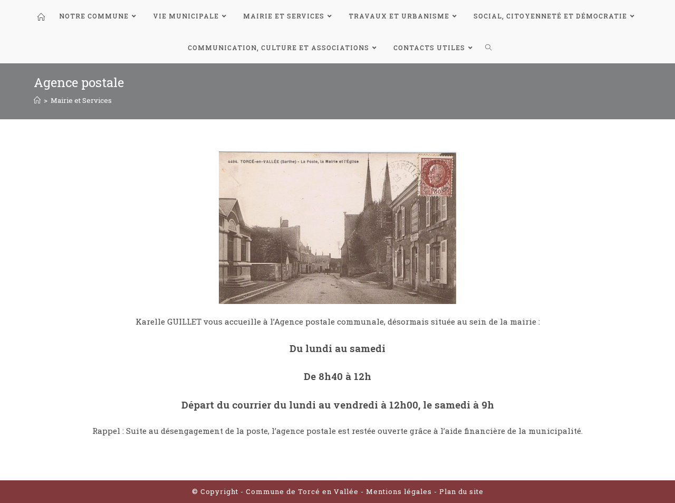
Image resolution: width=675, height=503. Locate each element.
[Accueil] (37, 100)
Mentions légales (400, 491)
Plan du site (461, 491)
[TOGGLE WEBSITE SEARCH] (489, 47)
